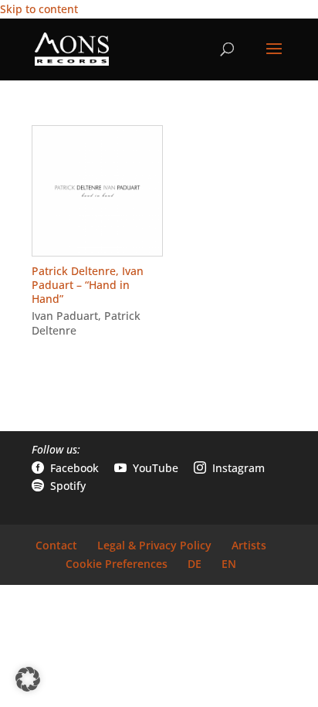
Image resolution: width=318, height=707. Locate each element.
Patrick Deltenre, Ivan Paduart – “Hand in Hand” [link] (88, 284)
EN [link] (229, 563)
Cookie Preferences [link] (116, 563)
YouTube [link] (146, 468)
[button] (274, 58)
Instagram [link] (229, 468)
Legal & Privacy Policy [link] (154, 545)
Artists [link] (249, 545)
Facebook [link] (65, 468)
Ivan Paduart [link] (65, 315)
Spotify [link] (59, 485)
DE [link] (194, 563)
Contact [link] (56, 545)
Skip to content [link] (39, 9)
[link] (72, 48)
